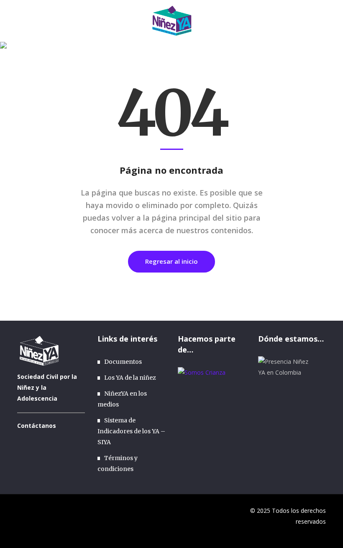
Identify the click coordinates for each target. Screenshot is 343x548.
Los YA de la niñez (130, 377)
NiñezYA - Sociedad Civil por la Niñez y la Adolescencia (227, 65)
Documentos (123, 361)
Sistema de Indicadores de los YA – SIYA (131, 431)
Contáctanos (36, 426)
